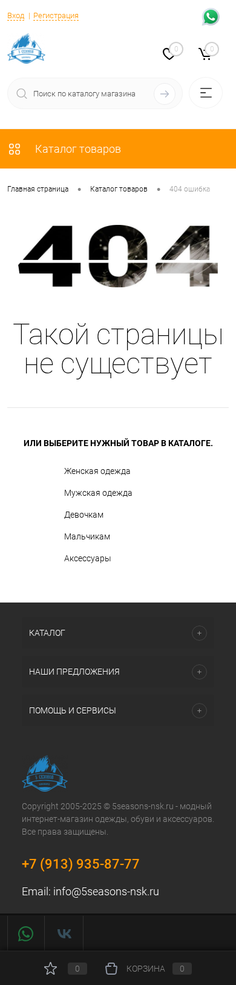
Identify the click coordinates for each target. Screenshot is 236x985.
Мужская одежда (98, 493)
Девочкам (83, 514)
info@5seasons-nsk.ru (106, 891)
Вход (15, 15)
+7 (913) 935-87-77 (81, 864)
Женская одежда (97, 471)
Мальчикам (87, 536)
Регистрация (56, 15)
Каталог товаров (77, 148)
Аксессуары (87, 558)
